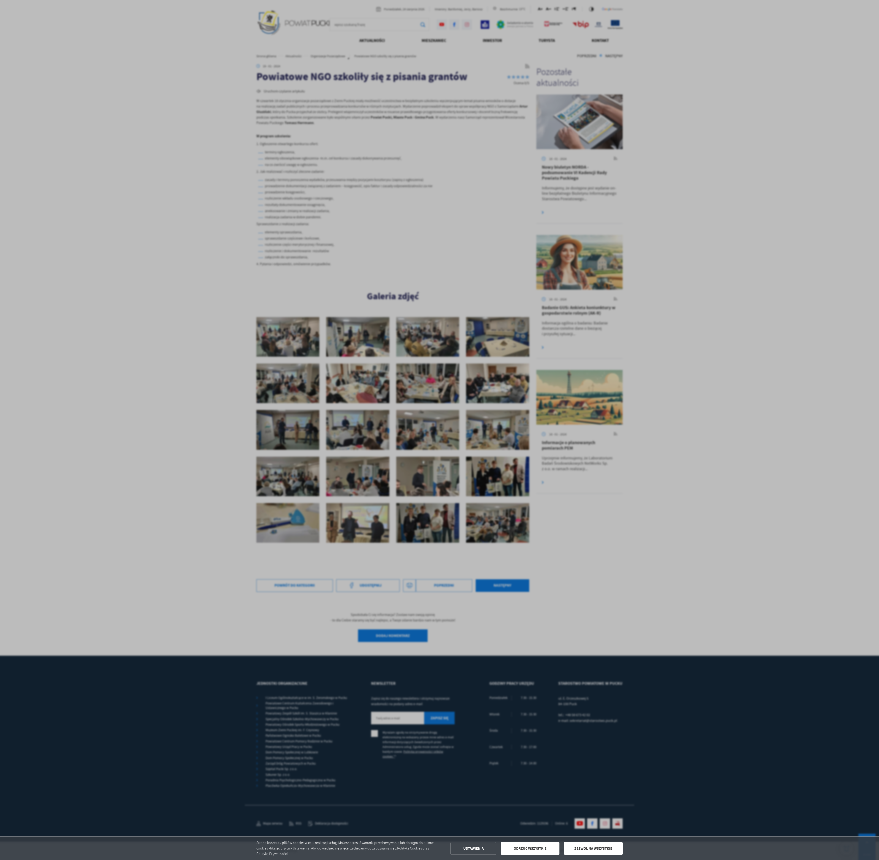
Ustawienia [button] (473, 848)
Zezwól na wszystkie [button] (593, 848)
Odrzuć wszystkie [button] (530, 848)
